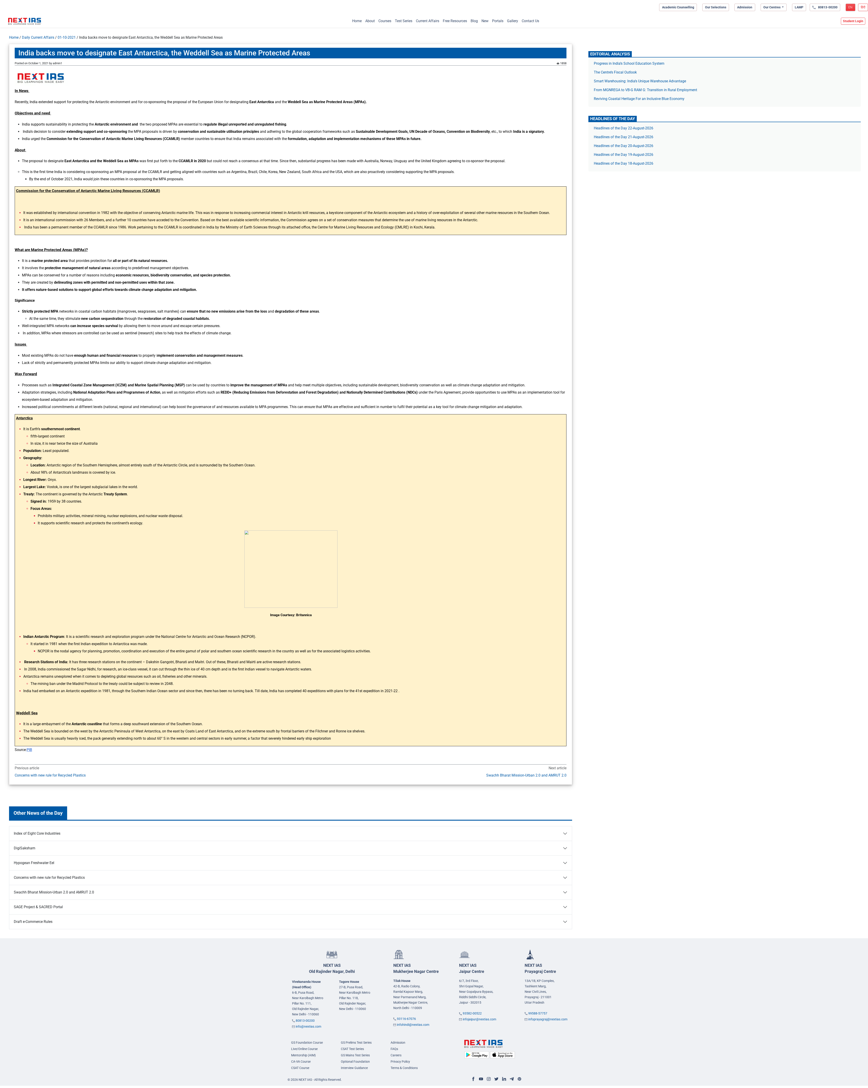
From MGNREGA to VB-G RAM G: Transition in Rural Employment (645, 90)
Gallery (512, 21)
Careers (396, 1055)
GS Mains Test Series (355, 1055)
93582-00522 (472, 1013)
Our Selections (715, 7)
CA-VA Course (301, 1061)
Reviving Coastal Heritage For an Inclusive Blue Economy (639, 99)
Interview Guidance (354, 1068)
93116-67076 (406, 1019)
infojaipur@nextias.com (479, 1019)
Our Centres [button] (772, 7)
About (370, 21)
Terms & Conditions (404, 1068)
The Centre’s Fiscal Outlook (616, 72)
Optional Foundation (355, 1061)
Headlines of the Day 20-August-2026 (623, 146)
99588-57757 (537, 1013)
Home (357, 21)
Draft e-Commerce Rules (33, 921)
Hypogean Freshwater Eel (34, 863)
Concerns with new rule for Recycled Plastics (50, 775)
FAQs (394, 1049)
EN (850, 7)
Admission (744, 7)
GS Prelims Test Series (356, 1042)
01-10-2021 (67, 37)
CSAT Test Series (352, 1049)
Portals (497, 21)
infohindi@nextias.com (413, 1024)
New (484, 21)
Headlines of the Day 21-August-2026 (623, 137)
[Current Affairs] (25, 21)
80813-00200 (305, 1020)
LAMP (799, 7)
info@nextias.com (308, 1026)
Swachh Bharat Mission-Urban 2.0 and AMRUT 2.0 (526, 775)
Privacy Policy (400, 1061)
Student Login (853, 21)
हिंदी (863, 7)
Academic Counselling (678, 7)
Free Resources (455, 21)
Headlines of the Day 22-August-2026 (623, 128)
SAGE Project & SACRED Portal (38, 907)
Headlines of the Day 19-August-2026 (623, 154)
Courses (384, 21)
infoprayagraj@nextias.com (547, 1019)
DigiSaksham (24, 848)
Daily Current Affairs (38, 37)
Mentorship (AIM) (303, 1055)
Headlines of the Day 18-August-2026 (623, 163)
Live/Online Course (304, 1049)
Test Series (403, 21)
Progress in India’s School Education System (629, 63)
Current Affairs (427, 21)
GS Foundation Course (307, 1042)
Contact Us (530, 21)
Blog (474, 21)
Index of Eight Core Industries (37, 833)
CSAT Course (300, 1068)
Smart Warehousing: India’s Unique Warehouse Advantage (640, 81)
